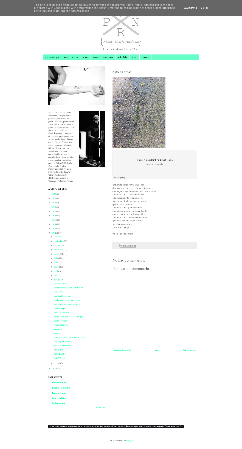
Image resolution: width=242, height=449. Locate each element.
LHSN (75, 57)
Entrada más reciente (122, 349)
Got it (205, 8)
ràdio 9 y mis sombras (63, 341)
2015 (54, 219)
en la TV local (59, 358)
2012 (54, 232)
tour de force (59, 349)
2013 (54, 228)
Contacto (145, 57)
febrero (57, 279)
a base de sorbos (60, 283)
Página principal (52, 57)
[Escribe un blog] (124, 246)
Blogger (129, 440)
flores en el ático (59, 397)
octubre (57, 245)
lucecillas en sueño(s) (63, 345)
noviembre (58, 240)
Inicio (156, 349)
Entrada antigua (189, 349)
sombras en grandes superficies (67, 300)
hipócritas (58, 329)
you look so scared (61, 312)
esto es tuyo (59, 291)
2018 (54, 206)
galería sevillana (60, 320)
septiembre (59, 249)
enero (56, 363)
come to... (58, 333)
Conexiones (108, 57)
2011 (54, 368)
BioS (65, 57)
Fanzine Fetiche (59, 392)
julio (56, 258)
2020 (54, 198)
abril (56, 271)
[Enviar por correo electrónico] (121, 246)
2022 (54, 193)
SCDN (85, 57)
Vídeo (134, 57)
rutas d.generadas (61, 324)
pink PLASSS (60, 353)
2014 (54, 224)
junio (56, 262)
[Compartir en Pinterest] (134, 246)
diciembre (58, 236)
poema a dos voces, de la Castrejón (68, 316)
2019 (54, 202)
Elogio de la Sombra (61, 387)
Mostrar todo (100, 407)
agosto (57, 253)
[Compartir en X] (128, 246)
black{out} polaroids (62, 295)
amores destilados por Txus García (68, 287)
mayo (56, 266)
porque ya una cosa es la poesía (67, 304)
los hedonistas (58, 403)
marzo (57, 275)
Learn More (190, 8)
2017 (54, 211)
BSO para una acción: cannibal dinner (69, 337)
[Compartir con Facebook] (131, 246)
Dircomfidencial (59, 382)
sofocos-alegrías (60, 308)
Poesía (96, 57)
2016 (54, 215)
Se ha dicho (122, 57)
